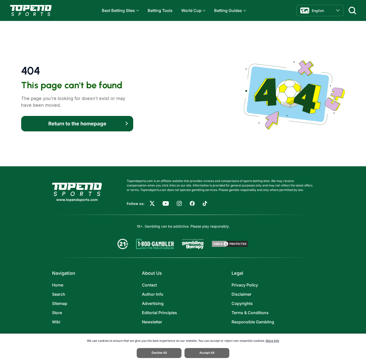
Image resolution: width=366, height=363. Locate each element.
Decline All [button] (159, 353)
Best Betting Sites (118, 10)
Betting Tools (160, 10)
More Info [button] (272, 341)
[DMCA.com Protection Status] (229, 244)
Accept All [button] (206, 353)
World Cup (191, 10)
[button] (137, 10)
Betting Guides (228, 10)
